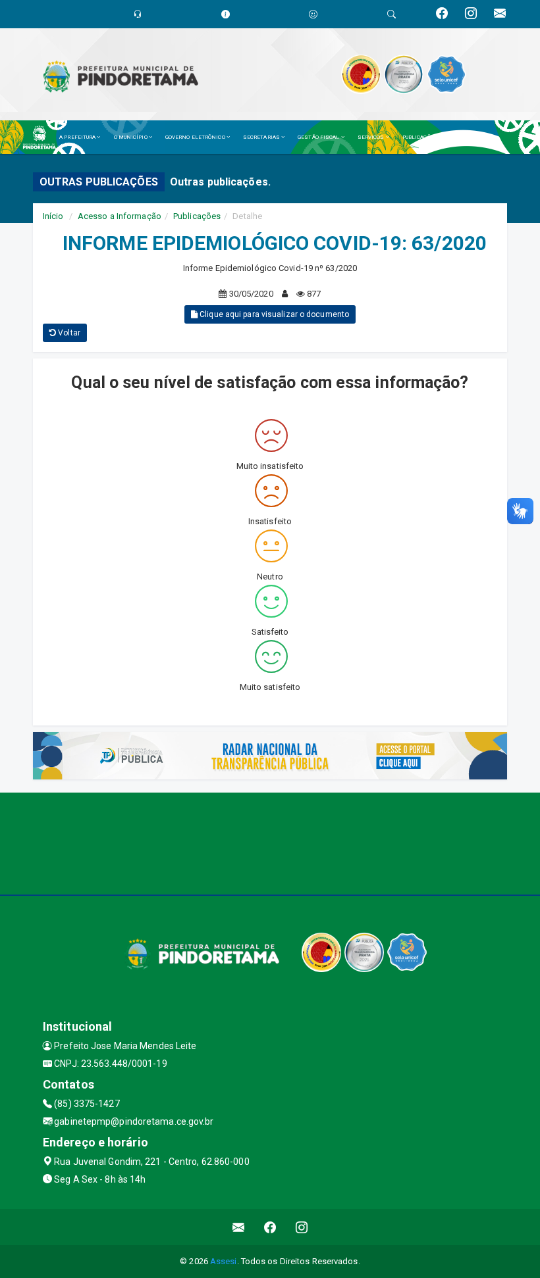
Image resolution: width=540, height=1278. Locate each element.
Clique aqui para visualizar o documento (273, 314)
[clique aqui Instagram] (301, 1227)
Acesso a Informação (119, 216)
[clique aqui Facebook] (270, 1227)
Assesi (223, 1261)
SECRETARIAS (262, 137)
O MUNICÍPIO (131, 137)
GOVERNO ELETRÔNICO (196, 137)
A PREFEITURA (78, 137)
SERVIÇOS (372, 137)
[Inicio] (43, 137)
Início (53, 216)
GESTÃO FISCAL (319, 137)
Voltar (68, 332)
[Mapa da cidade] (270, 842)
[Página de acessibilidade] (313, 14)
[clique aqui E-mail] (238, 1227)
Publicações (197, 216)
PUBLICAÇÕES (420, 137)
